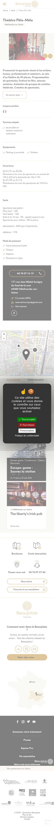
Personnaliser (27, 431)
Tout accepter (28, 419)
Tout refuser (28, 425)
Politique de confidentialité (27, 435)
